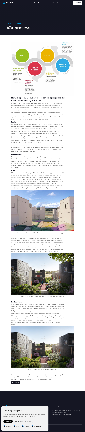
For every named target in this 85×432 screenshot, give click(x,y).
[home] (8, 3)
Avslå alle (29, 421)
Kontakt (78, 2)
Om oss (59, 2)
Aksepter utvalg (19, 421)
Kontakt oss (15, 382)
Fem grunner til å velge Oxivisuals (59, 412)
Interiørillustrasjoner (56, 406)
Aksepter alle (8, 421)
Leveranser (47, 2)
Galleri (53, 2)
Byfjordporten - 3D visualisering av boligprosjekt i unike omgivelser (66, 410)
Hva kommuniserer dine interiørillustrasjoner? (61, 414)
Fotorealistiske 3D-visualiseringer (40, 406)
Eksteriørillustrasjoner (56, 408)
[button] (32, 2)
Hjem (25, 2)
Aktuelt (40, 2)
